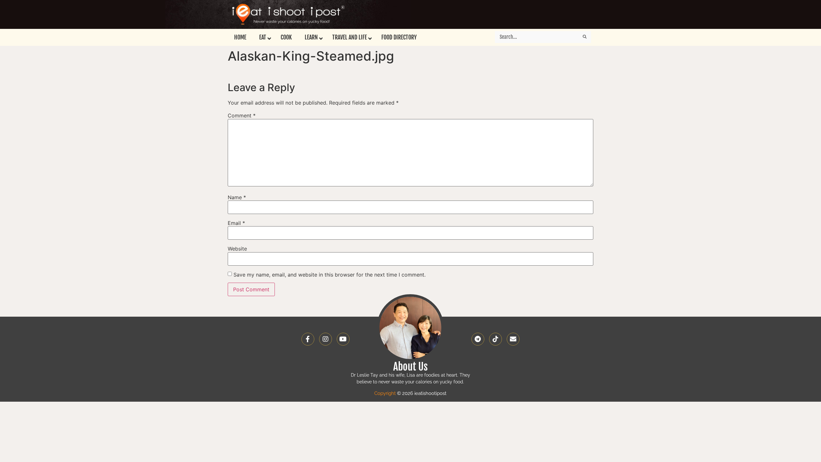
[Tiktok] (495, 339)
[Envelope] (513, 339)
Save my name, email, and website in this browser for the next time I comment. (329, 274)
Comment (242, 115)
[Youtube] (343, 339)
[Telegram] (477, 339)
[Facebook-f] (307, 339)
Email (236, 223)
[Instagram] (325, 339)
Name (237, 197)
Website (237, 248)
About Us (410, 366)
